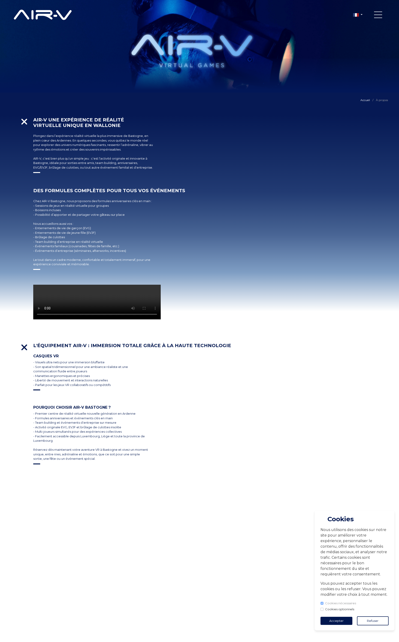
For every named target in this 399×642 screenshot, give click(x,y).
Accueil (365, 100)
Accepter (336, 621)
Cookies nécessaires (340, 603)
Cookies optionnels (339, 609)
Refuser (372, 621)
